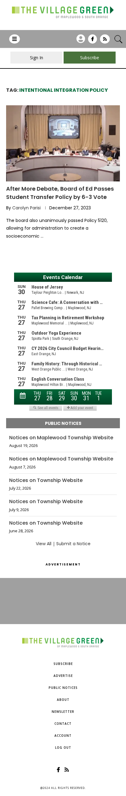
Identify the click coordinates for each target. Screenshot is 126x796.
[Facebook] (92, 41)
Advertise (63, 676)
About (63, 699)
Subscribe (63, 664)
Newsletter (63, 711)
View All (43, 544)
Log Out (63, 747)
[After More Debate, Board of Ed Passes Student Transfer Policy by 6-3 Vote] (63, 143)
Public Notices (63, 687)
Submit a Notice (73, 544)
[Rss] (105, 41)
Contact (63, 723)
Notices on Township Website (46, 480)
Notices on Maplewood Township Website (61, 437)
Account (63, 735)
